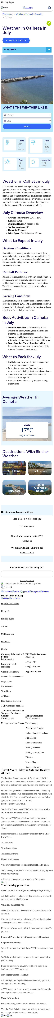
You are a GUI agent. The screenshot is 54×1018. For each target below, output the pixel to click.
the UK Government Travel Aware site (24, 797)
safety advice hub (16, 870)
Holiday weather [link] (32, 747)
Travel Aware (7, 842)
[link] (28, 7)
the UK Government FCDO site (19, 809)
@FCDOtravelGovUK (11, 800)
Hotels (4, 649)
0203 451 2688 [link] (27, 552)
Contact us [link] (27, 541)
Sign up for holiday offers (29, 583)
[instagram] (34, 591)
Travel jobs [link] (6, 691)
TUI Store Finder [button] (27, 526)
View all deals (16, 40)
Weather (19, 14)
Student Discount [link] (33, 767)
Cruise (4, 626)
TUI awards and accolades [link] (12, 706)
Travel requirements (9, 854)
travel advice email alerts (29, 818)
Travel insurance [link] (32, 718)
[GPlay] (5, 598)
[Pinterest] (44, 591)
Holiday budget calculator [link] (36, 733)
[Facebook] (6, 591)
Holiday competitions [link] (34, 752)
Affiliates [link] (5, 696)
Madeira (39, 14)
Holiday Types (7, 619)
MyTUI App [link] (31, 662)
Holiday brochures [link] (33, 742)
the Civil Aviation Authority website (21, 1009)
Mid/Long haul (7, 634)
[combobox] (27, 574)
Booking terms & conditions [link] (8, 665)
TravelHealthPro (13, 865)
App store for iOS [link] (33, 671)
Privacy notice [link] (7, 659)
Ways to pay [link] (6, 681)
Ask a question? (27, 580)
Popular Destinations (10, 603)
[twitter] (16, 591)
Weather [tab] (10, 49)
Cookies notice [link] (7, 718)
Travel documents (9, 848)
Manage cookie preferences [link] (13, 723)
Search (27, 126)
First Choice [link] (30, 738)
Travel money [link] (31, 723)
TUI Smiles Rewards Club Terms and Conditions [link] (12, 711)
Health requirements (10, 859)
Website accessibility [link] (10, 672)
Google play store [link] (33, 666)
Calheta (8, 17)
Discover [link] (29, 757)
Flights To (5, 611)
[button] (50, 7)
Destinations (7, 14)
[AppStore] (14, 598)
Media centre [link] (6, 686)
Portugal (29, 14)
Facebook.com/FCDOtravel (13, 804)
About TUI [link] (30, 657)
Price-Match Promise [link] (34, 728)
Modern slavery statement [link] (12, 676)
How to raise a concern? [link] (11, 701)
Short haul (5, 641)
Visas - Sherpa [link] (31, 762)
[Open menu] (4, 7)
